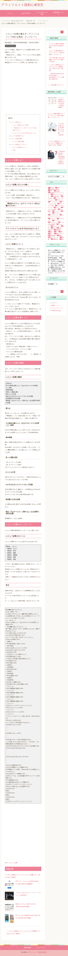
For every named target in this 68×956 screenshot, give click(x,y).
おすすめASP (26, 13)
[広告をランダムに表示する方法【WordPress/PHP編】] (9, 910)
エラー (57, 207)
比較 (61, 232)
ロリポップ (55, 226)
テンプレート (58, 213)
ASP (58, 188)
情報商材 (58, 230)
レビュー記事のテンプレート (19, 144)
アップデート (54, 202)
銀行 (62, 239)
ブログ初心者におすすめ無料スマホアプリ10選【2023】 (57, 59)
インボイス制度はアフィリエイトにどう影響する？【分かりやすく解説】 (56, 143)
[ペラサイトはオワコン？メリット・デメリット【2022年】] (9, 899)
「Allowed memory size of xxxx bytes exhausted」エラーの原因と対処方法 (56, 76)
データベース (54, 215)
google (57, 191)
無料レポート (59, 233)
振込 (51, 232)
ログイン (54, 303)
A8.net (52, 188)
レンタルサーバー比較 (42, 13)
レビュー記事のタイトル (20, 147)
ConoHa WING (54, 189)
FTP (51, 191)
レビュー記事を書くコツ (17, 136)
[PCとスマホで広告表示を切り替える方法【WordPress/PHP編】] (9, 921)
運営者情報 (27, 947)
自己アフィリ (54, 237)
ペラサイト (53, 222)
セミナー (56, 211)
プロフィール (60, 272)
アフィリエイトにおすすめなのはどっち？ (24, 133)
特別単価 (52, 235)
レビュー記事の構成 (16, 138)
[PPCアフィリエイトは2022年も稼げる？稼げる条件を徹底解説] (9, 887)
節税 (59, 235)
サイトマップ (41, 947)
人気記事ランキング (58, 13)
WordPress (55, 196)
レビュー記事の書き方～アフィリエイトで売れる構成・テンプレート (57, 52)
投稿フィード (55, 305)
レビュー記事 (13, 862)
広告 (53, 228)
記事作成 (55, 239)
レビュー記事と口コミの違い (21, 125)
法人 (51, 233)
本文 (14, 150)
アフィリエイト (10, 46)
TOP (14, 21)
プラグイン (57, 220)
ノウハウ (52, 218)
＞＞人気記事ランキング (55, 85)
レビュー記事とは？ (16, 122)
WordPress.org (56, 310)
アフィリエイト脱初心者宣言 (22, 5)
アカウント (60, 200)
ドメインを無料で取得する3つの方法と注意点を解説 (57, 45)
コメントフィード (57, 308)
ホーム (9, 13)
